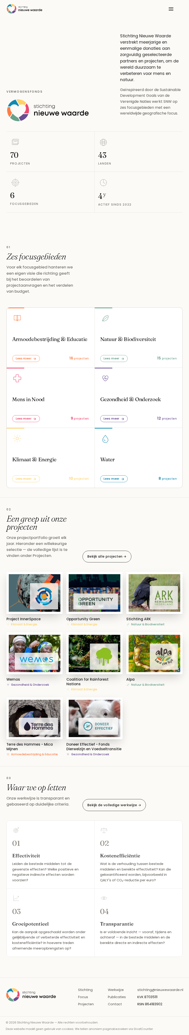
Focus (83, 997)
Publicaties (117, 997)
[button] (34, 599)
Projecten (86, 1004)
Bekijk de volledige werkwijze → (114, 805)
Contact (115, 1004)
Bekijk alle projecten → (106, 556)
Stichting (85, 990)
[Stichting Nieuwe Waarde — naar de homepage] (24, 9)
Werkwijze (116, 990)
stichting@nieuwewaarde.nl (160, 990)
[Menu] (171, 9)
